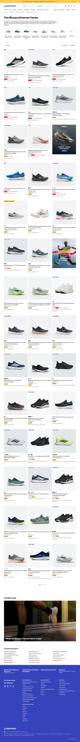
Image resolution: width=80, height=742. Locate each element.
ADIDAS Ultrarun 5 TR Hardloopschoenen (62, 380)
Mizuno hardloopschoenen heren (44, 36)
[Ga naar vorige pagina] (35, 584)
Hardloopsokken (56, 656)
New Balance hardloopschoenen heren (26, 37)
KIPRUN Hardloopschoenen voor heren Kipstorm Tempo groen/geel (14, 304)
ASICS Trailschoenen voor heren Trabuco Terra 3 (40, 532)
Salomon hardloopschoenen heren (53, 36)
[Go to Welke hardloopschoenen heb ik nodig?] (73, 639)
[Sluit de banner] (75, 2)
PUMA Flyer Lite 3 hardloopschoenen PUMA (39, 456)
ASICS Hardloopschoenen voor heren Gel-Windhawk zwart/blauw (62, 75)
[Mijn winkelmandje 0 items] (74, 6)
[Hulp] (68, 6)
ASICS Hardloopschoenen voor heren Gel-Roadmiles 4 (14, 189)
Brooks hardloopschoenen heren (62, 36)
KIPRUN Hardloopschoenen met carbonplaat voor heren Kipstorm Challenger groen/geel (39, 304)
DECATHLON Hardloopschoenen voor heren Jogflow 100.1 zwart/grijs (39, 76)
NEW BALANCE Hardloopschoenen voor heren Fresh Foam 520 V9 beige (39, 227)
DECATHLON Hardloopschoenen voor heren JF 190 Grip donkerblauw (40, 343)
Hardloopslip (56, 653)
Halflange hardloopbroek (34, 658)
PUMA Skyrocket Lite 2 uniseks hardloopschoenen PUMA (36, 419)
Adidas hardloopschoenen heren (35, 36)
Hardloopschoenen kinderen (34, 653)
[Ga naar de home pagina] (10, 6)
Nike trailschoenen (8, 660)
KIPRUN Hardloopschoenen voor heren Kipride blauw (64, 190)
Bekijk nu (64, 150)
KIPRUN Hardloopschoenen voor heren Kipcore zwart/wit (40, 381)
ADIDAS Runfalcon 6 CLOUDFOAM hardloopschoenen (61, 114)
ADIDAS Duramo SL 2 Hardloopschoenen (38, 494)
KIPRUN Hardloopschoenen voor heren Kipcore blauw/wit (40, 114)
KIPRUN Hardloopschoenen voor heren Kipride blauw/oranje (15, 571)
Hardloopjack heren (57, 660)
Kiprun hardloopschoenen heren (8, 36)
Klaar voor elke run (8, 658)
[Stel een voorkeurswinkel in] (65, 6)
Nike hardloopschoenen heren (59, 651)
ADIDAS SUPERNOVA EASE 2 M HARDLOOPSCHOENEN (11, 457)
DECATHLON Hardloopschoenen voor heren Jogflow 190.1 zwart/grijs (15, 152)
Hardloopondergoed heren (34, 660)
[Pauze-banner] (73, 2)
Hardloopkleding (8, 656)
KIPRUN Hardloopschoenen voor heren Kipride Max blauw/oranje (64, 228)
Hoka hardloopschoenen (34, 662)
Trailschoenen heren (33, 651)
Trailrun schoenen (32, 655)
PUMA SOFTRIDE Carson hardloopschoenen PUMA (63, 304)
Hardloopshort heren (33, 656)
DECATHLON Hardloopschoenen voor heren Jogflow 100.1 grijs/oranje (15, 228)
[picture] (16, 61)
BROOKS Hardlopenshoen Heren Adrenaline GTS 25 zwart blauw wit (39, 571)
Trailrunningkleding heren (59, 658)
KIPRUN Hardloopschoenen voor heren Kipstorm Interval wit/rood (38, 151)
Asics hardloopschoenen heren (17, 36)
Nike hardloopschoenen (58, 655)
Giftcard (73, 9)
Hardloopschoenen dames (10, 651)
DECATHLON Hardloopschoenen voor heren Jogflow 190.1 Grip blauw (39, 266)
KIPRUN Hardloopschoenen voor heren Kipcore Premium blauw (16, 494)
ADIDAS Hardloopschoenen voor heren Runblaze (14, 75)
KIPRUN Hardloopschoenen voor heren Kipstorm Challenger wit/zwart (62, 571)
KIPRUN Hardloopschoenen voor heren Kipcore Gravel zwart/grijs (16, 419)
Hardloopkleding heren (9, 662)
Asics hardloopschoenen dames (11, 655)
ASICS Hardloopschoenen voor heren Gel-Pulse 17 (62, 417)
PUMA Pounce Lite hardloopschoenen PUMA (63, 533)
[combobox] (73, 45)
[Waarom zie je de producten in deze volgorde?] (61, 45)
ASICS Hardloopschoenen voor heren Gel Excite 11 (14, 113)
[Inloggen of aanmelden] (71, 6)
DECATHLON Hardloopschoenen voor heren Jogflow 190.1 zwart (63, 343)
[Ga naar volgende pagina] (45, 584)
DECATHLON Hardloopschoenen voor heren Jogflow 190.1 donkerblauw (15, 343)
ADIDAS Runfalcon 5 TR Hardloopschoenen (15, 265)
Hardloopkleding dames (9, 653)
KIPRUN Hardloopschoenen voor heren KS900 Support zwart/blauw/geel (15, 532)
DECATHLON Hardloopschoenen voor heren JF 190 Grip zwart (40, 190)
